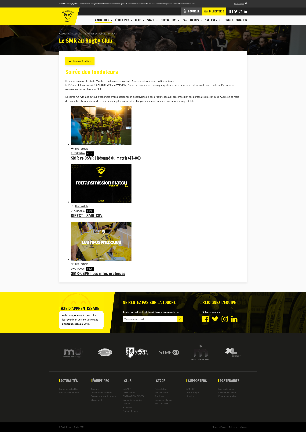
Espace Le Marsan (163, 399)
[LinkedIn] (245, 11)
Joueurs (94, 388)
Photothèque (192, 392)
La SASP (127, 388)
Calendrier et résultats (101, 392)
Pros (110, 33)
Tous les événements (69, 392)
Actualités (75, 33)
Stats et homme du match (103, 396)
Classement (96, 399)
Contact (243, 427)
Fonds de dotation (235, 20)
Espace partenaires (227, 396)
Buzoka (190, 396)
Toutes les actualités (94, 33)
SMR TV (190, 388)
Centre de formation (132, 399)
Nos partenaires (226, 388)
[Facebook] (231, 11)
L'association (129, 392)
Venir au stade (161, 392)
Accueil (63, 33)
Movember (101, 101)
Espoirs (126, 403)
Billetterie (233, 427)
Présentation (161, 388)
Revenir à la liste (82, 61)
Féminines (127, 407)
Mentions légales (219, 427)
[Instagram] (240, 11)
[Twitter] (235, 11)
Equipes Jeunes (130, 411)
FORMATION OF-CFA (134, 396)
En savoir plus (239, 4)
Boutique (159, 396)
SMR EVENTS (212, 20)
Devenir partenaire (227, 392)
